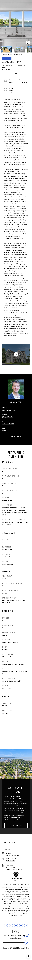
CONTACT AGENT (16, 436)
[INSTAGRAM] (11, 925)
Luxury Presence (16, 938)
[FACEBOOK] (6, 925)
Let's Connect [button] (16, 825)
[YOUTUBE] (21, 925)
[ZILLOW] (26, 925)
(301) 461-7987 (7, 417)
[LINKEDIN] (16, 925)
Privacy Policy (23, 948)
